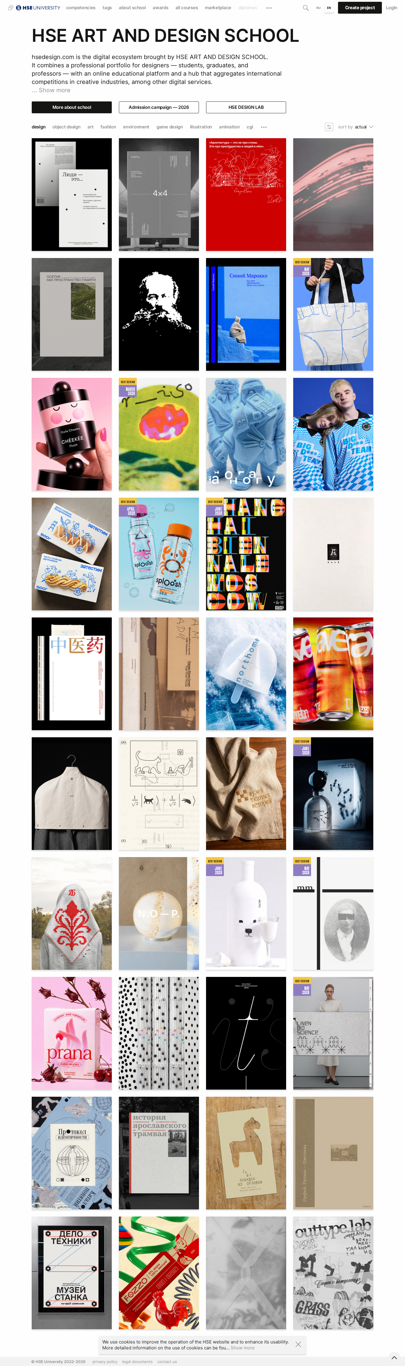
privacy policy (105, 1361)
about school (132, 7)
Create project (360, 7)
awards (160, 7)
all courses (187, 7)
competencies (80, 7)
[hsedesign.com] (38, 7)
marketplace (218, 7)
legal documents (137, 1361)
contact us (167, 1361)
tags (107, 7)
